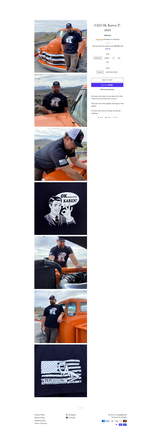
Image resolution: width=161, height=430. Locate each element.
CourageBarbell (121, 415)
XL (114, 58)
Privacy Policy (39, 415)
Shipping (99, 39)
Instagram (72, 415)
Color (108, 68)
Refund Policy (39, 418)
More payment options (107, 89)
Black (100, 72)
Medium (98, 58)
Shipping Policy (40, 421)
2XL (119, 58)
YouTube (71, 418)
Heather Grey (112, 72)
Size (107, 54)
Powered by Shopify (119, 417)
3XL (107, 62)
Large (106, 58)
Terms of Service (40, 423)
